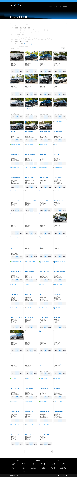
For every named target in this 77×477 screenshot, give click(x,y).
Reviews (65, 6)
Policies (60, 6)
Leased (21, 41)
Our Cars (55, 6)
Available (16, 41)
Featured (63, 48)
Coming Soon (26, 41)
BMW (14, 462)
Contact (50, 6)
